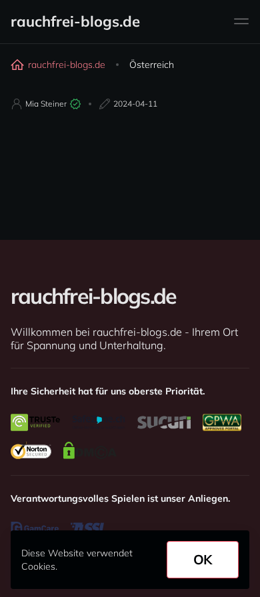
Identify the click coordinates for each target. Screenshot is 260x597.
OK (202, 559)
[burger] (241, 21)
